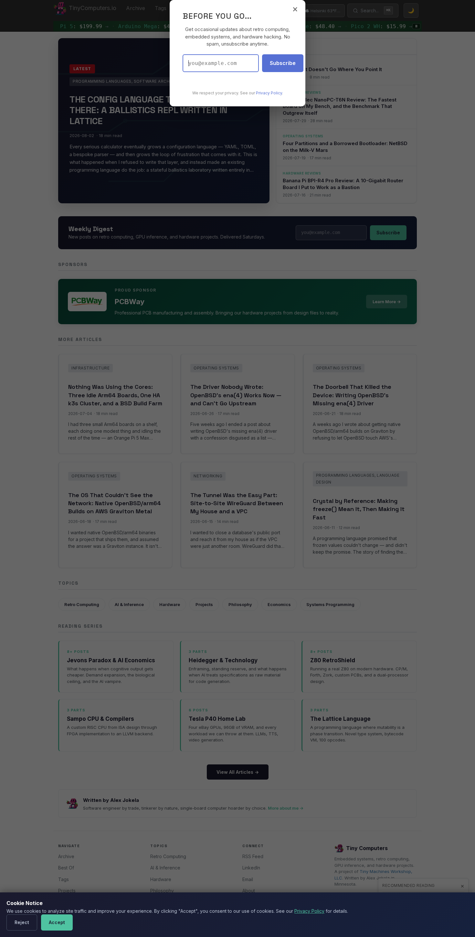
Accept (57, 922)
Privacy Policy (309, 911)
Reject (22, 922)
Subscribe (283, 63)
